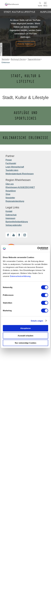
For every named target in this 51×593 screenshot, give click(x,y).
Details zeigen (37, 321)
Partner (10, 156)
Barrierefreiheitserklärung (17, 222)
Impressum (10, 218)
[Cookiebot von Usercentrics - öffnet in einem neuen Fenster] (37, 248)
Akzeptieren (25, 328)
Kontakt (9, 211)
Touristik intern (12, 170)
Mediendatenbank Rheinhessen (20, 174)
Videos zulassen (25, 44)
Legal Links (12, 207)
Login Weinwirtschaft (15, 167)
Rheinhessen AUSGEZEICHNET (20, 187)
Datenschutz (11, 215)
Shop (8, 194)
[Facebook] (8, 234)
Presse (9, 160)
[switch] (44, 295)
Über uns (10, 184)
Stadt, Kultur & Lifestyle (19, 12)
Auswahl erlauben (25, 335)
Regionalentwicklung (15, 201)
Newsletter (10, 198)
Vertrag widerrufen (14, 225)
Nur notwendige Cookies (25, 343)
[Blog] (19, 234)
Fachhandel (11, 163)
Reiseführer (11, 191)
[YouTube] (13, 234)
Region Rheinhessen (18, 180)
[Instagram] (24, 234)
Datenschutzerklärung (20, 276)
